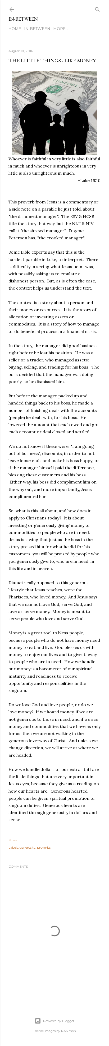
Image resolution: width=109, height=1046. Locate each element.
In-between (23, 19)
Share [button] (12, 840)
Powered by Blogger (58, 1021)
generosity (27, 847)
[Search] (97, 8)
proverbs (44, 847)
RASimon (68, 1031)
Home (14, 28)
